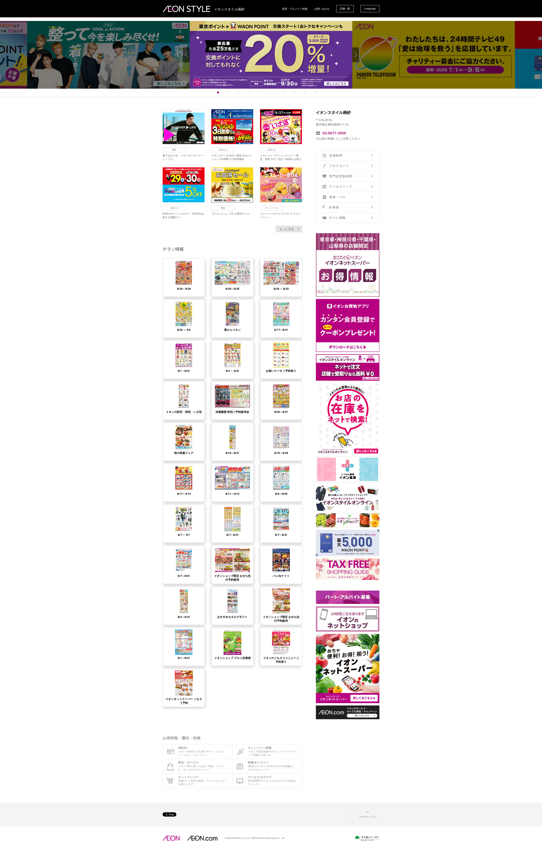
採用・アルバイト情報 (294, 8)
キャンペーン (271, 208)
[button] (364, 814)
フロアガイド (339, 166)
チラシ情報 (337, 217)
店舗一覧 (345, 8)
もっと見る (286, 229)
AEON (171, 838)
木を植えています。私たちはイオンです (366, 838)
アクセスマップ (340, 186)
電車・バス (337, 197)
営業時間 (335, 155)
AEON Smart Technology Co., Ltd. (268, 838)
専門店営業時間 (340, 176)
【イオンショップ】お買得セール (230, 213)
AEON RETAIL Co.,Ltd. (238, 838)
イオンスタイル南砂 (229, 9)
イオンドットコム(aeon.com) (202, 838)
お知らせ (223, 150)
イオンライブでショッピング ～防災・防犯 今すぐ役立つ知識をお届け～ (280, 159)
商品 (174, 150)
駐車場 (334, 207)
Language (370, 8)
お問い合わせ (321, 8)
